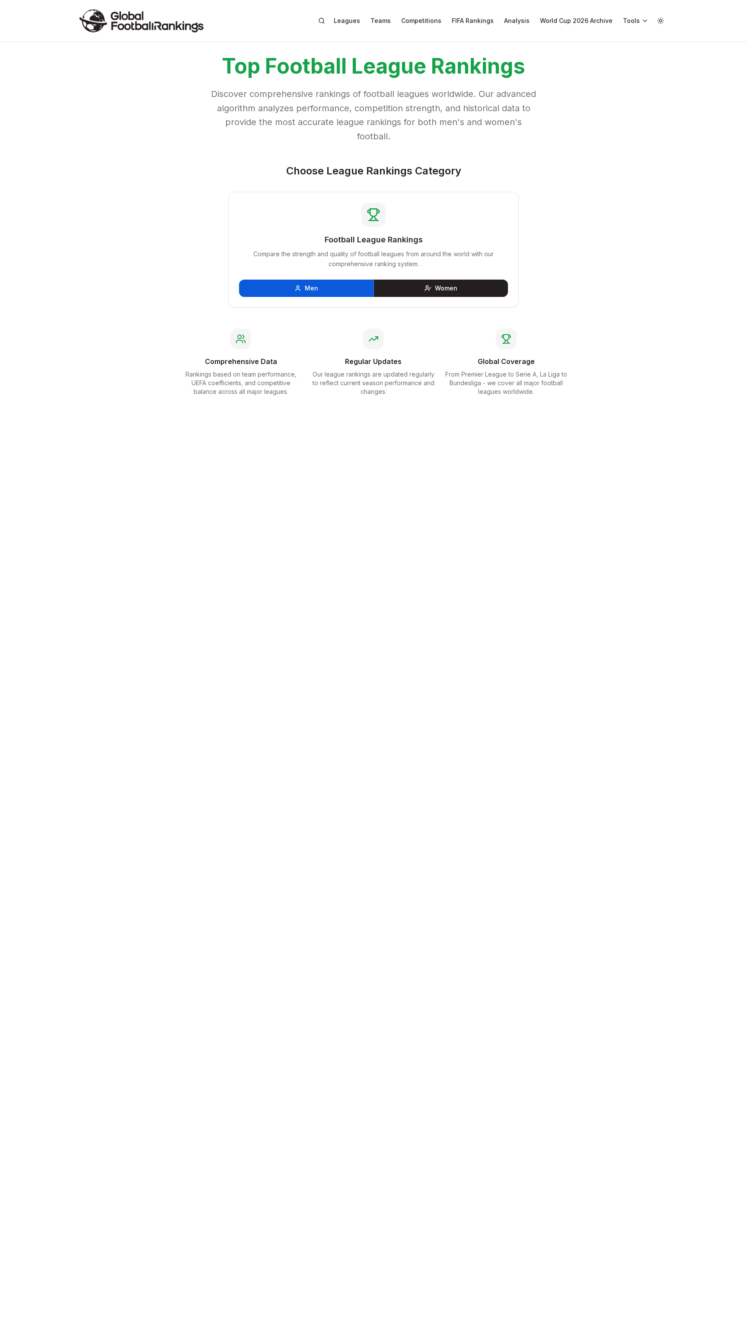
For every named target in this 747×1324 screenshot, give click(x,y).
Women (446, 288)
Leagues (347, 20)
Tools (631, 20)
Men (311, 288)
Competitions (421, 20)
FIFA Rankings (473, 20)
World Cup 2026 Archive (576, 20)
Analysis (517, 20)
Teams (380, 20)
